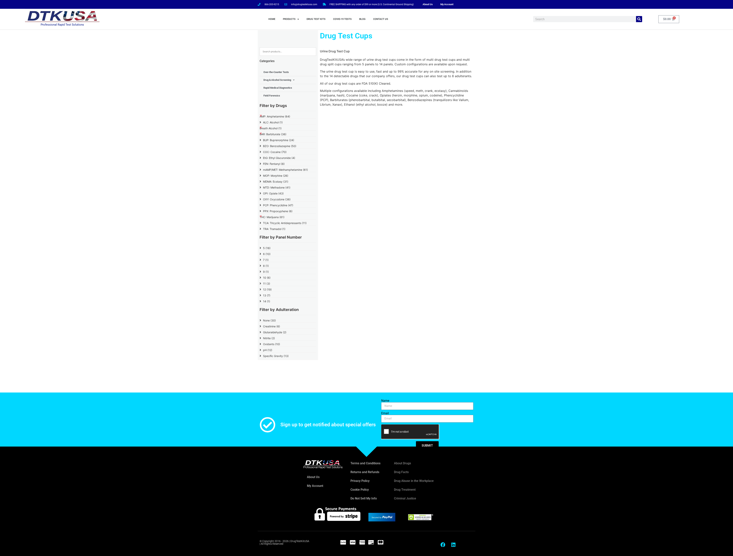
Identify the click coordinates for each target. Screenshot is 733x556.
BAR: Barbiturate (273, 134)
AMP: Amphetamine (275, 116)
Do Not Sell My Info (363, 498)
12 (267, 289)
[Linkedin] (453, 544)
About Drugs (402, 463)
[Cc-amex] (362, 542)
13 (266, 295)
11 (266, 283)
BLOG (362, 19)
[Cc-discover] (370, 542)
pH (267, 350)
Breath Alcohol (271, 128)
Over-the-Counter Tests (276, 72)
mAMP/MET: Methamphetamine (285, 169)
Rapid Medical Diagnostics (277, 87)
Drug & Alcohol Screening (277, 80)
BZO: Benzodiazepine (279, 146)
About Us (428, 4)
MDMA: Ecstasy (275, 181)
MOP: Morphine (275, 175)
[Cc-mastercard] (380, 542)
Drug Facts (401, 472)
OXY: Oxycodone (277, 199)
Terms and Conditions (365, 463)
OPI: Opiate (273, 193)
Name (385, 400)
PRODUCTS (289, 19)
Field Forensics (271, 95)
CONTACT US (380, 19)
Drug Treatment (405, 489)
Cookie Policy (359, 489)
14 (266, 301)
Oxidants (271, 344)
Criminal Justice (405, 498)
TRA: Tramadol (274, 229)
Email (385, 413)
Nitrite (269, 338)
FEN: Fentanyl (274, 163)
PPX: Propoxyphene (277, 211)
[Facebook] (443, 544)
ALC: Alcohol (273, 122)
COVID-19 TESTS (342, 19)
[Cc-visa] (352, 542)
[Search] (639, 19)
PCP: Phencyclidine (278, 205)
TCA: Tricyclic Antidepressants (285, 223)
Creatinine (271, 326)
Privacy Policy (360, 481)
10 (266, 277)
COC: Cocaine (275, 152)
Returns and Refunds (364, 472)
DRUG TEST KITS (316, 19)
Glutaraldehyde (274, 332)
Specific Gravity (276, 356)
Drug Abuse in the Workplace (414, 481)
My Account (446, 4)
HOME (271, 19)
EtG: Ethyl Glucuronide (279, 157)
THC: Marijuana (272, 217)
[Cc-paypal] (343, 542)
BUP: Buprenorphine (278, 140)
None (269, 320)
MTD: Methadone (276, 187)
